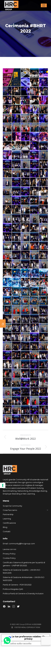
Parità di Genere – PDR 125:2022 (17, 585)
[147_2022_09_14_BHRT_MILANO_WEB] (25, 236)
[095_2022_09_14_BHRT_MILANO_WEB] (43, 182)
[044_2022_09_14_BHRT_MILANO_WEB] (16, 145)
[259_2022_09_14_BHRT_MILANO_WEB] (7, 346)
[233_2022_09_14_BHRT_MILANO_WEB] (16, 318)
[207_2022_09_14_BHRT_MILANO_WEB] (7, 291)
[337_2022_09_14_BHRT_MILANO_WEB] (7, 419)
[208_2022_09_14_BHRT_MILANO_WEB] (16, 291)
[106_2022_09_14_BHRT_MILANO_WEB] (16, 200)
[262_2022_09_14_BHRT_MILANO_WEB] (25, 346)
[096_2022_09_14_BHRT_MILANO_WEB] (7, 191)
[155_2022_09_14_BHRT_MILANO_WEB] (43, 236)
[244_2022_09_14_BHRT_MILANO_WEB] (25, 327)
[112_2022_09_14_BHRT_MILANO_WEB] (7, 209)
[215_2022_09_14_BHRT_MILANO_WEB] (34, 300)
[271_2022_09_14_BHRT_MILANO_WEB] (16, 355)
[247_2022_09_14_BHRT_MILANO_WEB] (7, 337)
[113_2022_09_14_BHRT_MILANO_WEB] (16, 209)
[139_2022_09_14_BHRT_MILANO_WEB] (43, 227)
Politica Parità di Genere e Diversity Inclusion (23, 593)
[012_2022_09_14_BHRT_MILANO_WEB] (25, 91)
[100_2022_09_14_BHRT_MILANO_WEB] (25, 191)
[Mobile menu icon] (44, 5)
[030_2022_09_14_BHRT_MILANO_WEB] (43, 118)
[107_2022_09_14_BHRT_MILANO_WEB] (25, 200)
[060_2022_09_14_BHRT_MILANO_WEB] (7, 154)
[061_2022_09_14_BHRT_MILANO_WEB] (16, 154)
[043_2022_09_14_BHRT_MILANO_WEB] (7, 145)
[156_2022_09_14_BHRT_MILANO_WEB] (7, 245)
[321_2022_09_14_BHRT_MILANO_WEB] (7, 400)
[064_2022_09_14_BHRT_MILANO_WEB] (34, 154)
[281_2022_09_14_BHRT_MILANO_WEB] (16, 364)
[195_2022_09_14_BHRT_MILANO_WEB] (43, 264)
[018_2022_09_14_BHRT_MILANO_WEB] (25, 100)
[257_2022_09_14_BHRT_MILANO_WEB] (43, 337)
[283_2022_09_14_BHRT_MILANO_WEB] (34, 364)
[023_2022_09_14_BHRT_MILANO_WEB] (25, 109)
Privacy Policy (9, 553)
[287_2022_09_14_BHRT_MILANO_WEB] (43, 364)
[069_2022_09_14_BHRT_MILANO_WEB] (25, 164)
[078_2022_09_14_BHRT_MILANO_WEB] (25, 173)
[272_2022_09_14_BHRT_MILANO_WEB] (25, 355)
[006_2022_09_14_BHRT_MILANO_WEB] (43, 82)
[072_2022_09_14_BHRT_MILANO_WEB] (43, 164)
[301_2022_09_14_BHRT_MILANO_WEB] (7, 382)
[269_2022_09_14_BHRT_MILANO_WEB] (7, 355)
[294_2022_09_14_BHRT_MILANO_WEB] (34, 373)
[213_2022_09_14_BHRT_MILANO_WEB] (16, 300)
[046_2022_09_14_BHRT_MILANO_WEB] (34, 145)
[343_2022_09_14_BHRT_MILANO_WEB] (43, 419)
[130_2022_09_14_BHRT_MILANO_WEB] (43, 218)
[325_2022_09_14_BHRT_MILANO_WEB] (34, 400)
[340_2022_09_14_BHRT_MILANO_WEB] (16, 419)
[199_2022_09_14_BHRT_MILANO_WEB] (34, 273)
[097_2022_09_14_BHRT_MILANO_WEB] (16, 191)
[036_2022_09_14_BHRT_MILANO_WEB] (7, 136)
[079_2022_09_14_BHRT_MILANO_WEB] (34, 173)
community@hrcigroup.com (22, 543)
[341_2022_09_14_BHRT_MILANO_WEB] (25, 419)
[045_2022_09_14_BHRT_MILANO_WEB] (25, 145)
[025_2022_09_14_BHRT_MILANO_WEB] (43, 109)
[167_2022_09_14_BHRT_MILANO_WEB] (34, 245)
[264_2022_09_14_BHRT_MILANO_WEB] (34, 346)
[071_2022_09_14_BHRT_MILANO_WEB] (34, 164)
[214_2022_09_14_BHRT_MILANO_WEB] (25, 300)
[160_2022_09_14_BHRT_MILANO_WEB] (25, 245)
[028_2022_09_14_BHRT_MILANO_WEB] (25, 118)
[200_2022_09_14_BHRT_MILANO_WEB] (43, 273)
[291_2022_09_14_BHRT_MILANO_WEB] (16, 373)
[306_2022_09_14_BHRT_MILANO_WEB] (34, 382)
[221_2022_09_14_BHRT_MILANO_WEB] (16, 309)
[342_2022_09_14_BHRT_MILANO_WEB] (34, 419)
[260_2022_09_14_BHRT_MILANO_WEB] (16, 346)
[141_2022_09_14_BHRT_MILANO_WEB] (7, 236)
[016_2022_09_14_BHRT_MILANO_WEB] (16, 100)
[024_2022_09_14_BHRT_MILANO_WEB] (34, 109)
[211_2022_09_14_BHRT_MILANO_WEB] (43, 291)
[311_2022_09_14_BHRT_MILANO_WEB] (7, 391)
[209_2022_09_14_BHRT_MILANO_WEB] (25, 291)
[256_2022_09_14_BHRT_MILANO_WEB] (34, 337)
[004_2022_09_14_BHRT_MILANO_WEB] (25, 82)
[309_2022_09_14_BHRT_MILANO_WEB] (43, 382)
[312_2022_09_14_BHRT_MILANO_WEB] (16, 391)
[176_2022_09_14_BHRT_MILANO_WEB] (34, 255)
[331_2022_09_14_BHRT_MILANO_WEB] (16, 409)
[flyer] (12, 77)
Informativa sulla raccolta (17, 643)
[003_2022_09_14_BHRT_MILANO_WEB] (43, 72)
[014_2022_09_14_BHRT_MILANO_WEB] (43, 91)
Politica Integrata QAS (13, 589)
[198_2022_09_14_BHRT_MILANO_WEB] (25, 273)
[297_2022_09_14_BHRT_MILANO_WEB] (43, 373)
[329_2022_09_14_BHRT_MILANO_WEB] (7, 409)
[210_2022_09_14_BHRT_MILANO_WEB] (34, 291)
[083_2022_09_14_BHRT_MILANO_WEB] (7, 182)
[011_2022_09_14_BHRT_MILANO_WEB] (16, 91)
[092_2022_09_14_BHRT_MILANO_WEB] (34, 182)
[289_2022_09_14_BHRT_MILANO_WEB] (7, 373)
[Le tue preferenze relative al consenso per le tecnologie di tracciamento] (2, 485)
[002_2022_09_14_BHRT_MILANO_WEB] (25, 72)
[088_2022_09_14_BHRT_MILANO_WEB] (25, 182)
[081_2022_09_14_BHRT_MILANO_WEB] (43, 173)
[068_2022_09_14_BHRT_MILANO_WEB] (16, 164)
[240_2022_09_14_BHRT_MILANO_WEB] (7, 327)
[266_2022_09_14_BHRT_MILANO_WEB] (43, 346)
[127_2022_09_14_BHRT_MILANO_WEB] (25, 218)
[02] (34, 72)
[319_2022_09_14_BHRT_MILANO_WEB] (34, 391)
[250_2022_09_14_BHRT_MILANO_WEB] (16, 337)
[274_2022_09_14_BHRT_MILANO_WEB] (34, 355)
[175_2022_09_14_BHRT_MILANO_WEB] (25, 255)
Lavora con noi (9, 549)
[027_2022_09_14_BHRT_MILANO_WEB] (16, 118)
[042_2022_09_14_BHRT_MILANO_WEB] (43, 136)
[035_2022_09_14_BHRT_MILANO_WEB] (43, 127)
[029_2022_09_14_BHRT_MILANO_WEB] (34, 118)
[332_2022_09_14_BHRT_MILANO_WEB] (25, 409)
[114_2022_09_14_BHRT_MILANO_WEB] (25, 209)
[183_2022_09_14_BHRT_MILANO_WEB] (7, 264)
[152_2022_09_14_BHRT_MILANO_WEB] (34, 236)
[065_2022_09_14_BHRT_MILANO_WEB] (43, 154)
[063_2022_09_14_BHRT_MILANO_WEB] (25, 154)
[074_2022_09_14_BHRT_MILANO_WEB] (7, 173)
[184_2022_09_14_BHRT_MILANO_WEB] (16, 264)
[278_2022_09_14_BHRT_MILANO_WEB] (7, 364)
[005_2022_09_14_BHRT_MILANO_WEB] (34, 82)
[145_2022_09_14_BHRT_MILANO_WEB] (16, 236)
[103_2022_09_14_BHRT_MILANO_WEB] (43, 191)
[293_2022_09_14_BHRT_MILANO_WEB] (25, 373)
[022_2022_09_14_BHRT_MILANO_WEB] (16, 109)
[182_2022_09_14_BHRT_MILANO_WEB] (43, 255)
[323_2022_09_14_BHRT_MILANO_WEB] (16, 400)
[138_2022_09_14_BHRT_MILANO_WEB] (34, 227)
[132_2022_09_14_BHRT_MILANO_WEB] (7, 227)
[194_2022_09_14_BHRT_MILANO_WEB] (34, 264)
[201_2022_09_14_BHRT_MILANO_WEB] (7, 282)
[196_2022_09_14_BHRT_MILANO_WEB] (7, 273)
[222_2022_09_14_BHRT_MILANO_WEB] (25, 309)
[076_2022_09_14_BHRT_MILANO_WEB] (16, 173)
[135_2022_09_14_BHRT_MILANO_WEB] (16, 227)
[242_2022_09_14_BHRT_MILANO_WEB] (16, 327)
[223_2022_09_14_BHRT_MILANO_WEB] (34, 309)
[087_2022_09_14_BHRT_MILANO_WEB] (16, 182)
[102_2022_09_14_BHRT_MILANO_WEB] (34, 191)
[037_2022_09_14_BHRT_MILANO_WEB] (16, 136)
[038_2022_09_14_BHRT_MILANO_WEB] (25, 136)
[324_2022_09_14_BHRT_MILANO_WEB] (25, 400)
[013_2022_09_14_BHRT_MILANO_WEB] (34, 91)
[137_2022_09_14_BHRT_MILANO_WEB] (25, 227)
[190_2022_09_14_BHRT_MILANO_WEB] (25, 264)
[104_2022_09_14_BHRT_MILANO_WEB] (7, 200)
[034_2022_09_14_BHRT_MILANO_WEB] (34, 127)
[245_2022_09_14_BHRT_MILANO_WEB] (34, 327)
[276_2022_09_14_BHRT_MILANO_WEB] (43, 355)
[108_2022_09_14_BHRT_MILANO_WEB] (34, 200)
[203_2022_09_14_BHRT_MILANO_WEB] (25, 282)
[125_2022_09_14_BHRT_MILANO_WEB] (16, 218)
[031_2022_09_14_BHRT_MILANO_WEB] (7, 127)
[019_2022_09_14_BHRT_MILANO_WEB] (34, 100)
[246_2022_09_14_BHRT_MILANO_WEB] (43, 327)
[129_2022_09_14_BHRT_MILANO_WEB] (34, 218)
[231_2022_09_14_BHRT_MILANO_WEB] (7, 318)
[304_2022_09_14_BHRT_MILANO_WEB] (25, 382)
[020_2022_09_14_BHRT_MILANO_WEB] (43, 100)
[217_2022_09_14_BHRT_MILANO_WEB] (7, 309)
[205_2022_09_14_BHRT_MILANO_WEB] (43, 282)
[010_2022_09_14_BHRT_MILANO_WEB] (7, 91)
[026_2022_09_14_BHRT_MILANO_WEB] (7, 118)
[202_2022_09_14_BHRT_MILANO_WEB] (16, 282)
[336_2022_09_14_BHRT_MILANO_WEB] (43, 409)
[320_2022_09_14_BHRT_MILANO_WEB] (43, 391)
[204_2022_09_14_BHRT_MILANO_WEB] (34, 282)
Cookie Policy (9, 558)
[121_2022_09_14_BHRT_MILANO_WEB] (43, 209)
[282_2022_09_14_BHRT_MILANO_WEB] (25, 364)
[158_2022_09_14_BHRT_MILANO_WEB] (16, 245)
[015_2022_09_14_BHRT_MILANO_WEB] (7, 100)
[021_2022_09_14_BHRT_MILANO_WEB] (7, 109)
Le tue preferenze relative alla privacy (28, 637)
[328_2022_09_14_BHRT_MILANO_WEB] (43, 400)
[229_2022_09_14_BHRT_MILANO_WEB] (43, 309)
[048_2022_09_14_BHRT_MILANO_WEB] (43, 145)
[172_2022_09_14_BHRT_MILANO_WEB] (16, 255)
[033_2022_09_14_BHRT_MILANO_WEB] (25, 127)
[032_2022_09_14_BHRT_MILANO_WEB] (16, 127)
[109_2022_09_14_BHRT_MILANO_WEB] (43, 200)
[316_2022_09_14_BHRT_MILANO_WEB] (25, 391)
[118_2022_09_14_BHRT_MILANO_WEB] (34, 209)
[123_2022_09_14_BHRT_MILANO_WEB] (7, 218)
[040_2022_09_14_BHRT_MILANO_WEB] (34, 136)
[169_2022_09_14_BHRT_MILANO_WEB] (7, 255)
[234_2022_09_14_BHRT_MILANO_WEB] (25, 318)
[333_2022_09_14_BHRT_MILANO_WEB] (34, 409)
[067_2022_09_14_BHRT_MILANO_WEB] (7, 164)
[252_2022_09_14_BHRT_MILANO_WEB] (25, 337)
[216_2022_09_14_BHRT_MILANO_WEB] (43, 300)
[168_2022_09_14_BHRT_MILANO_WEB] (43, 245)
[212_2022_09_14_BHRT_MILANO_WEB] (7, 300)
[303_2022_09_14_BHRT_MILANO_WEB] (16, 382)
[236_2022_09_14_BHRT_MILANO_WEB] (34, 318)
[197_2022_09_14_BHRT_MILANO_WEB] (16, 273)
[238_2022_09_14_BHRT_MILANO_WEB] (43, 318)
